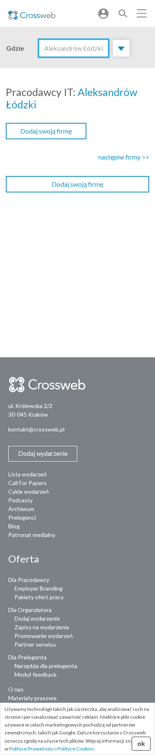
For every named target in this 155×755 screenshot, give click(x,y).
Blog (14, 526)
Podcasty (20, 500)
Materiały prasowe (32, 697)
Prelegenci (22, 517)
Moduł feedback (35, 674)
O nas (16, 689)
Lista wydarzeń (27, 474)
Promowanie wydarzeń (43, 635)
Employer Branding (38, 588)
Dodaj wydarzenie (37, 618)
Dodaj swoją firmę (46, 131)
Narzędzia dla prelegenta (45, 665)
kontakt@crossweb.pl (36, 429)
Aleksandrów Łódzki (73, 48)
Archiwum (21, 508)
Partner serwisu (35, 644)
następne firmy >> (123, 157)
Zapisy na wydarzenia (41, 627)
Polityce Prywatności (32, 749)
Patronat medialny (31, 534)
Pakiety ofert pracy (39, 596)
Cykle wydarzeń (28, 491)
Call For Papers (27, 482)
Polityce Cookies (75, 749)
